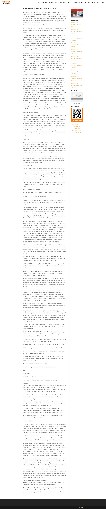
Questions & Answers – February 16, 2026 (76, 58)
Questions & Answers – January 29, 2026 (76, 85)
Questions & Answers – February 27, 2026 (76, 31)
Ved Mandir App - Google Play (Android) (77, 126)
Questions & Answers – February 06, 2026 (76, 79)
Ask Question (63, 2)
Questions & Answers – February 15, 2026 (76, 65)
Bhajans (93, 2)
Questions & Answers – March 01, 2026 (76, 24)
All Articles (44, 2)
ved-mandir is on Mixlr (77, 103)
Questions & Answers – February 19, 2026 (76, 38)
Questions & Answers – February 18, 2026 (76, 45)
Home (39, 2)
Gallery (69, 2)
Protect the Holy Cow (78, 2)
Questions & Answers (53, 2)
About (98, 2)
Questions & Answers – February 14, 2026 (76, 72)
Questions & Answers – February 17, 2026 (76, 51)
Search (102, 2)
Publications (87, 2)
